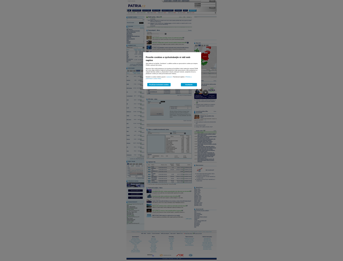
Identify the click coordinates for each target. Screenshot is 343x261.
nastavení (169, 77)
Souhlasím (188, 84)
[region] (172, 70)
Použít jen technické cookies (159, 84)
